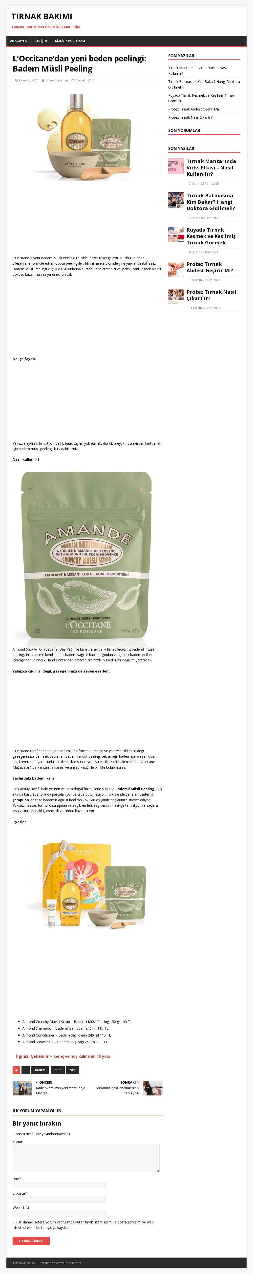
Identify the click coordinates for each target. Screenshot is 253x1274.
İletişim (40, 41)
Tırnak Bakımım (56, 80)
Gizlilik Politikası (70, 41)
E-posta (19, 1193)
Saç (73, 1070)
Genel (80, 80)
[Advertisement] (88, 220)
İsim (16, 1179)
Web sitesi (21, 1207)
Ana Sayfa (18, 41)
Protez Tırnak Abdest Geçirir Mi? (193, 109)
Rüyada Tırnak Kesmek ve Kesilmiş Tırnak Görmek (211, 236)
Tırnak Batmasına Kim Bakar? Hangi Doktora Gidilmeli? (211, 202)
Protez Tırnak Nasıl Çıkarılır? (190, 117)
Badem (40, 1070)
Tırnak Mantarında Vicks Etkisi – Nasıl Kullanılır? (211, 167)
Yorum (18, 1141)
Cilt (57, 1070)
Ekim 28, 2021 (29, 80)
